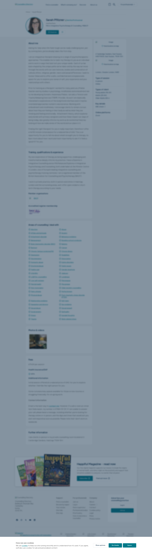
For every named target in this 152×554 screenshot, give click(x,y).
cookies (25, 546)
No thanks (115, 545)
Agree (129, 545)
